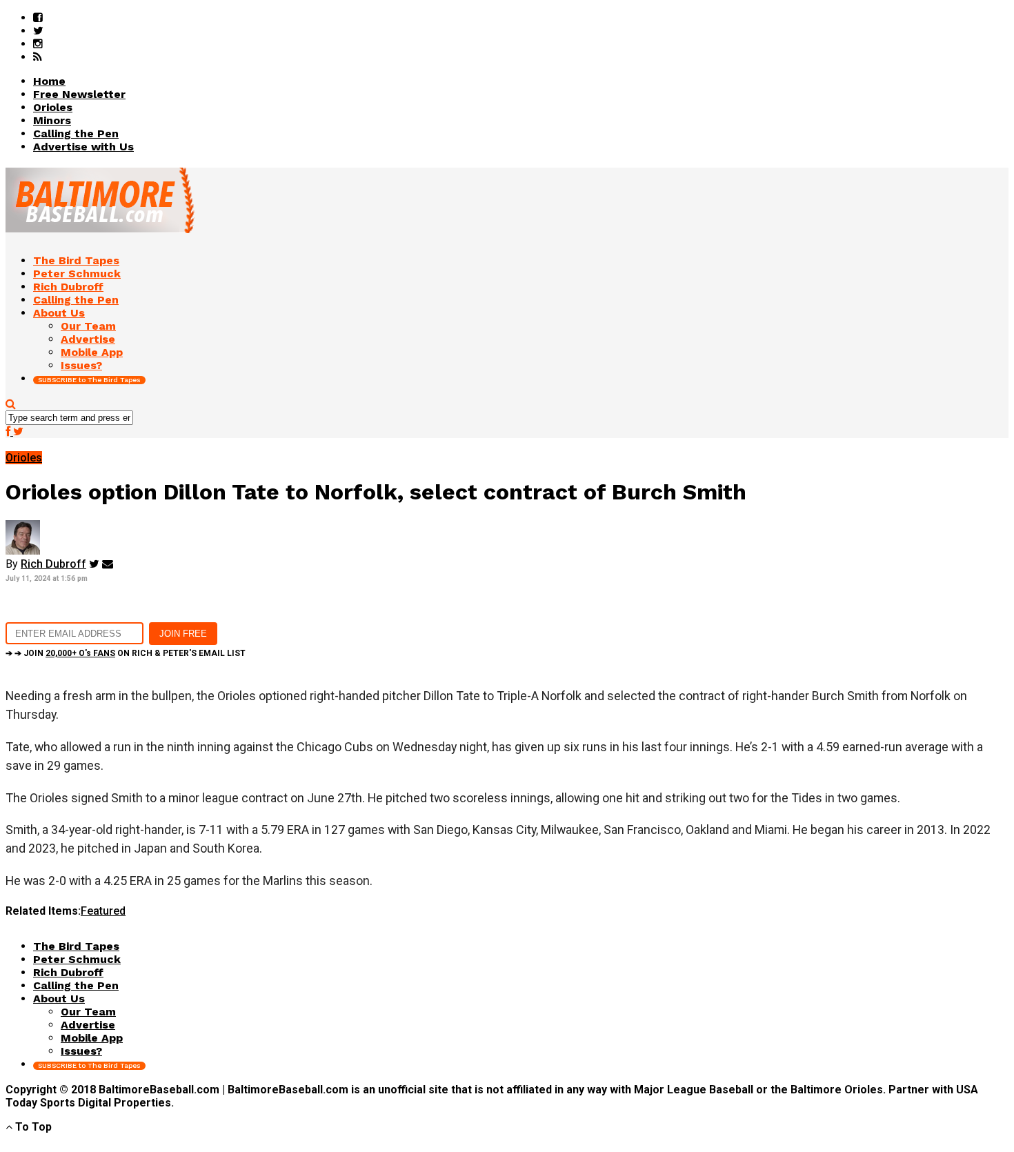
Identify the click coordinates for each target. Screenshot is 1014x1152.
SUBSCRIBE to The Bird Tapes (89, 380)
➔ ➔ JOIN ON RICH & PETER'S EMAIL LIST (126, 653)
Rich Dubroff (53, 563)
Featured (103, 910)
